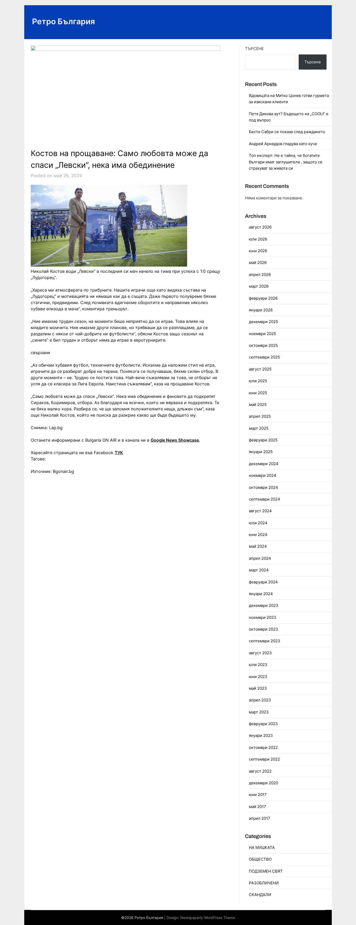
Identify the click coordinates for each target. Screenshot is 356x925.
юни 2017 (258, 794)
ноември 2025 (262, 333)
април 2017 (259, 818)
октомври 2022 (263, 747)
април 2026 (260, 274)
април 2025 (260, 416)
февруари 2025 (263, 439)
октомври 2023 (263, 629)
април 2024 (260, 558)
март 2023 (259, 712)
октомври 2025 (263, 345)
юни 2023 (258, 676)
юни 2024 (258, 534)
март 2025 (258, 428)
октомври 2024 (263, 487)
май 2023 (258, 688)
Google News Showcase (175, 440)
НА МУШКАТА (262, 847)
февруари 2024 (263, 581)
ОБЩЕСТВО (260, 859)
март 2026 (258, 286)
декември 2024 (263, 463)
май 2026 (258, 262)
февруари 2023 (263, 723)
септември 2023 (264, 640)
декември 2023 (263, 605)
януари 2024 (261, 593)
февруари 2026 (263, 298)
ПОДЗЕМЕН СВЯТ (266, 871)
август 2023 (260, 652)
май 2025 (258, 404)
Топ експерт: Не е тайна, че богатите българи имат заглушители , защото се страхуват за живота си (285, 162)
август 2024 (260, 510)
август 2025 (260, 369)
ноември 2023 (262, 617)
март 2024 (259, 570)
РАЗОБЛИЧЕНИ (264, 882)
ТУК (119, 452)
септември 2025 (264, 357)
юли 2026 (258, 239)
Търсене (254, 48)
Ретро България (63, 21)
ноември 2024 (262, 475)
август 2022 (260, 771)
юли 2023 (258, 664)
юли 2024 (258, 522)
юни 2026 (258, 250)
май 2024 (258, 546)
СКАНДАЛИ (260, 894)
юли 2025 (258, 380)
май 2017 (257, 806)
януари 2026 (261, 309)
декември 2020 (263, 782)
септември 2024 (264, 499)
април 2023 (260, 700)
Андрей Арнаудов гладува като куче (283, 143)
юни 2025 (258, 392)
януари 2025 (261, 451)
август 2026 (260, 227)
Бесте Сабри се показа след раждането (287, 131)
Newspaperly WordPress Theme (207, 917)
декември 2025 (263, 321)
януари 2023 (261, 735)
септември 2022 (264, 759)
